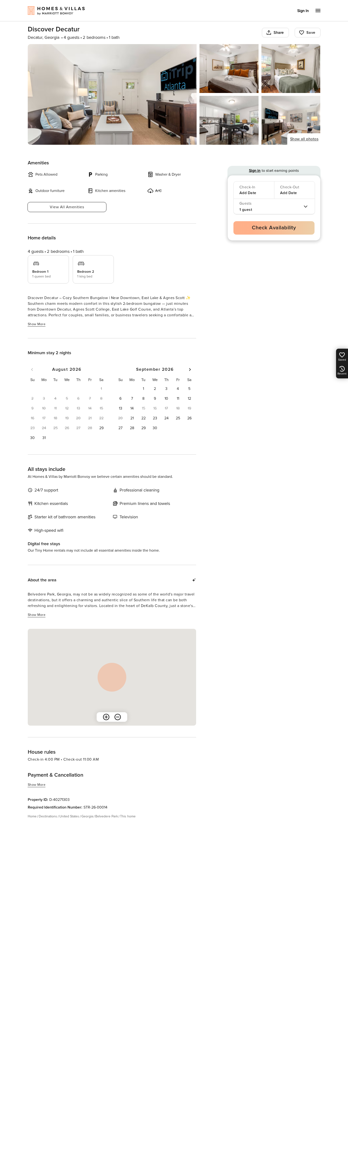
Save (310, 32)
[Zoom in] (106, 717)
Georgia (87, 816)
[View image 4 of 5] (229, 120)
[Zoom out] (118, 717)
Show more (37, 324)
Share (279, 32)
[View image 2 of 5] (229, 68)
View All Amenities (67, 207)
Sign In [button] (303, 10)
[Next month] (190, 369)
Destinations (48, 816)
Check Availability (274, 228)
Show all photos (304, 139)
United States (69, 816)
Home (32, 816)
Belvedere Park (106, 816)
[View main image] (112, 94)
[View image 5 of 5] (290, 120)
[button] (101, 428)
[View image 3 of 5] (290, 68)
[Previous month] (32, 369)
